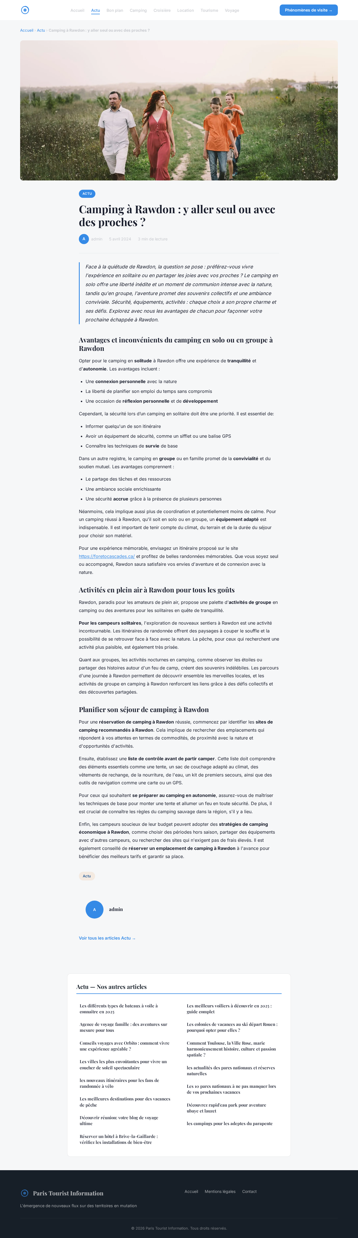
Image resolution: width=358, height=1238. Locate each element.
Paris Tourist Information (68, 1193)
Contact (249, 1191)
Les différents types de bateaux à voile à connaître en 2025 (119, 1008)
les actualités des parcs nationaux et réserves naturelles (231, 1070)
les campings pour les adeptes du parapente (230, 1123)
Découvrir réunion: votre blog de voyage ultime (119, 1120)
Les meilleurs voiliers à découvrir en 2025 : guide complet (229, 1008)
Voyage (232, 10)
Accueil (77, 10)
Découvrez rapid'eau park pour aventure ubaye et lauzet (226, 1108)
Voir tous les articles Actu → (107, 938)
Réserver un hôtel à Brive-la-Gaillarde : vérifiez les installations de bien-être (119, 1139)
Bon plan (115, 10)
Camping (138, 10)
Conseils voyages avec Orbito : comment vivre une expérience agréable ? (124, 1046)
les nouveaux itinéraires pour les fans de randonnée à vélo (119, 1083)
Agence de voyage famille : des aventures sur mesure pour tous (123, 1027)
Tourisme (209, 10)
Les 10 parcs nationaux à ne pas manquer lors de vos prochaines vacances (231, 1089)
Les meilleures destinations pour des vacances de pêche (125, 1101)
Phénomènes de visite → (309, 10)
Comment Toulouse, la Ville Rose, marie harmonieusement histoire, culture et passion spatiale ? (231, 1049)
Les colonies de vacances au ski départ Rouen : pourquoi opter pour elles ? (232, 1027)
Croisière (162, 10)
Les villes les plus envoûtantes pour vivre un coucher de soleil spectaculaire (123, 1064)
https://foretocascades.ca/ (107, 556)
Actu (95, 10)
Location (185, 10)
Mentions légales (220, 1191)
